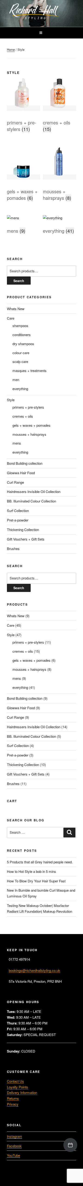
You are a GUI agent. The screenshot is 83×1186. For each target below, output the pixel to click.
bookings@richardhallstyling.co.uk (34, 970)
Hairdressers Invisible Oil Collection (33, 491)
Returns (13, 1098)
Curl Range (15, 482)
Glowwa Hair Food (21, 472)
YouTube (13, 1155)
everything (20, 388)
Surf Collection (18, 510)
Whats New (15, 308)
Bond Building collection (24, 463)
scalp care (20, 361)
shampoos (20, 325)
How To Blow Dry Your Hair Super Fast (36, 880)
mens (16, 443)
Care (10, 318)
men (15, 379)
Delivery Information (22, 1092)
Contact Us (15, 1081)
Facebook (14, 1145)
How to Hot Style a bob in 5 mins (31, 871)
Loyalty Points (17, 1086)
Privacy (12, 1104)
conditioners (21, 334)
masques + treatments (29, 370)
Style (11, 399)
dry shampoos (23, 343)
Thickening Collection (23, 529)
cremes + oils (22, 416)
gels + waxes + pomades (31, 425)
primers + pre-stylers (28, 407)
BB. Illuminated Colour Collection (31, 501)
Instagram (14, 1136)
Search (18, 280)
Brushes (13, 548)
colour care (20, 352)
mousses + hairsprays (29, 434)
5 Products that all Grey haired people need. (40, 861)
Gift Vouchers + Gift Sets (25, 539)
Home (11, 49)
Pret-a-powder (17, 520)
